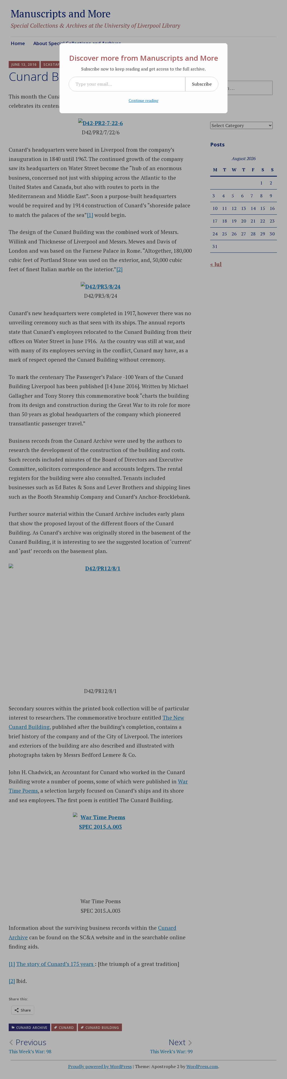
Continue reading (143, 100)
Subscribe (202, 84)
